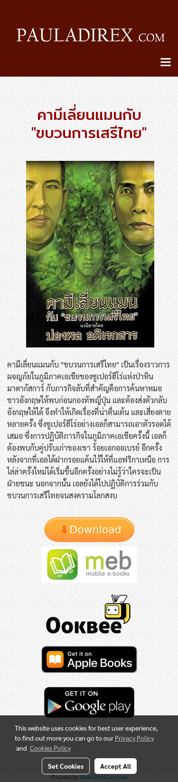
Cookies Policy (50, 747)
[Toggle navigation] (165, 62)
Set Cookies (66, 766)
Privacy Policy (134, 737)
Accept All (115, 766)
